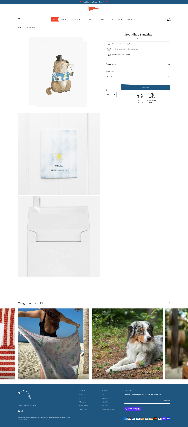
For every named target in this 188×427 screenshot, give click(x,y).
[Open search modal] (19, 19)
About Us (82, 394)
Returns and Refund (108, 409)
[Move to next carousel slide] (168, 293)
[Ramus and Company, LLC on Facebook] (19, 411)
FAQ (103, 394)
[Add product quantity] (114, 94)
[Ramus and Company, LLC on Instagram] (22, 411)
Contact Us (105, 398)
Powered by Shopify (23, 419)
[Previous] (74, 2)
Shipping (104, 405)
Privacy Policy (83, 405)
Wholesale (82, 402)
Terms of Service (84, 409)
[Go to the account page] (164, 19)
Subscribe (105, 402)
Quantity (109, 90)
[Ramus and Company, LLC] (94, 10)
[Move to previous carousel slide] (163, 293)
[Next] (114, 2)
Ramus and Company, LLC (33, 417)
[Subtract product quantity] (108, 94)
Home (19, 27)
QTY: (110, 72)
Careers (81, 398)
